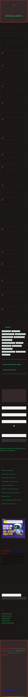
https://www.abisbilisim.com (7, 448)
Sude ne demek (6, 354)
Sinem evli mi (19, 342)
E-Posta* (4, 412)
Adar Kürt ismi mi (6, 331)
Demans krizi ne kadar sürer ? (8, 485)
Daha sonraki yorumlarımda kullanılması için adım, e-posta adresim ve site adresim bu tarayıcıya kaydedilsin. (13, 428)
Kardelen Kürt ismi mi (19, 337)
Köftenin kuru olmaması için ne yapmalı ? (10, 489)
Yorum (3, 388)
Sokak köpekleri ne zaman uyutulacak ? (10, 481)
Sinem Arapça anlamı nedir (8, 342)
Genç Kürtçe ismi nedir (7, 337)
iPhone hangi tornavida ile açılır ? (9, 503)
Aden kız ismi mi (15, 331)
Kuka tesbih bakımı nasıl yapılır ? (9, 477)
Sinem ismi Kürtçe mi (7, 348)
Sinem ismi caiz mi (17, 345)
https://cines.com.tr (5, 450)
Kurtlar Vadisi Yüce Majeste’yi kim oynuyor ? (11, 492)
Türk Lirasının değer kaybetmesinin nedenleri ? (12, 500)
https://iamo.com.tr (20, 448)
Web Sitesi (4, 418)
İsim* (3, 405)
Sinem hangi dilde (6, 345)
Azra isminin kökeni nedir (8, 334)
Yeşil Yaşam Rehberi (14, 16)
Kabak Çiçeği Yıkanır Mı (7, 613)
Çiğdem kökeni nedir (20, 334)
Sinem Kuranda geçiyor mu (8, 351)
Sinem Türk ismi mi (21, 351)
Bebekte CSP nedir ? (6, 496)
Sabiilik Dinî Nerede (6, 618)
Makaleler (8, 327)
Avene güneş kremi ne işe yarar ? (9, 474)
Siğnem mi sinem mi (7, 340)
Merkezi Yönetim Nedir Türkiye (12, 364)
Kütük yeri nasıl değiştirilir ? (7, 470)
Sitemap (12, 450)
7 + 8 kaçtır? (5, 432)
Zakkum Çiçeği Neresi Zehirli (8, 622)
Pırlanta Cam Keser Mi (9, 370)
